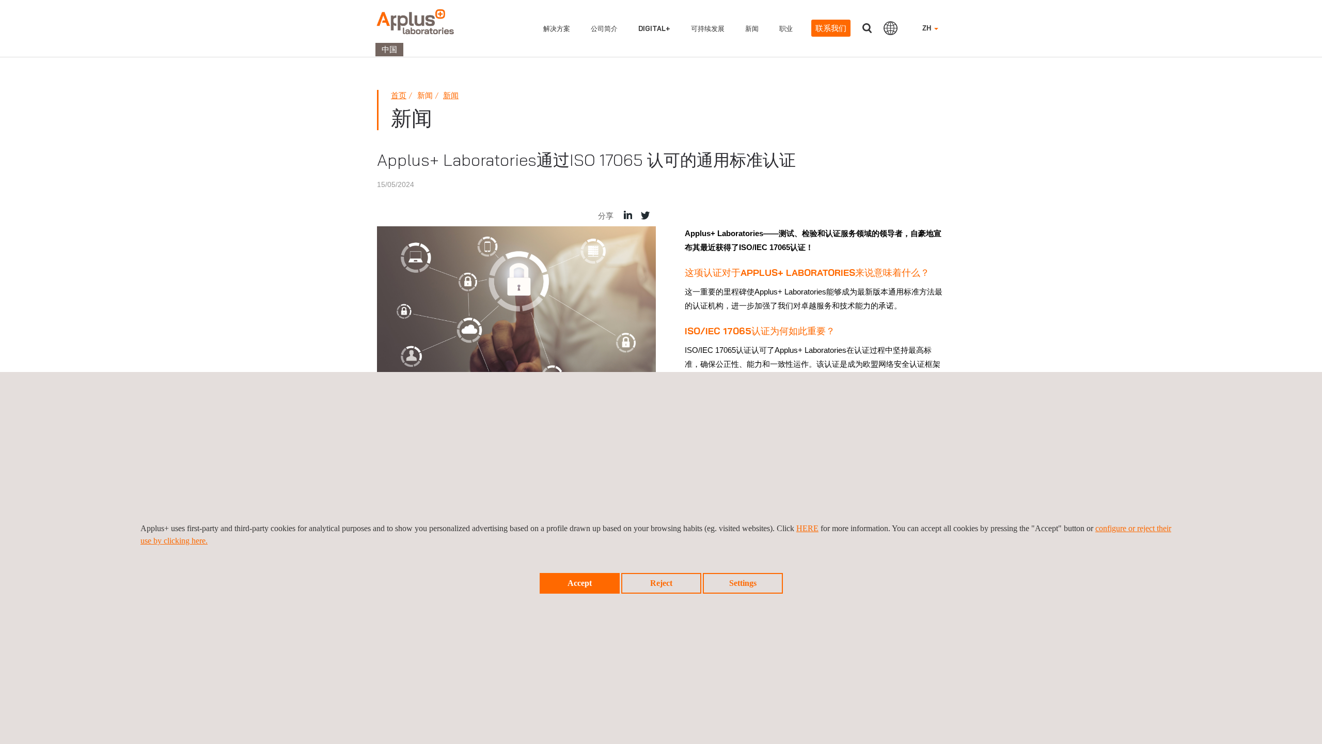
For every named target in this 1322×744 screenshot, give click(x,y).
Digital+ (654, 28)
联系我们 (830, 28)
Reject (661, 583)
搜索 (867, 28)
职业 (786, 28)
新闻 (752, 28)
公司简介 (604, 28)
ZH (927, 28)
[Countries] (890, 28)
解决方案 (556, 28)
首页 (398, 95)
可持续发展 (708, 28)
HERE (807, 528)
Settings (743, 583)
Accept (580, 583)
